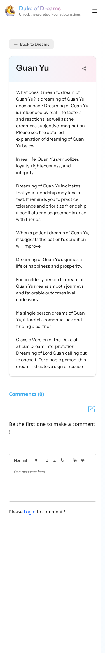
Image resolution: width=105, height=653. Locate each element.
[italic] (55, 460)
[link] (75, 460)
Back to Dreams (34, 44)
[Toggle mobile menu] (95, 10)
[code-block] (83, 460)
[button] (25, 460)
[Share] (84, 68)
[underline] (63, 460)
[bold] (47, 460)
